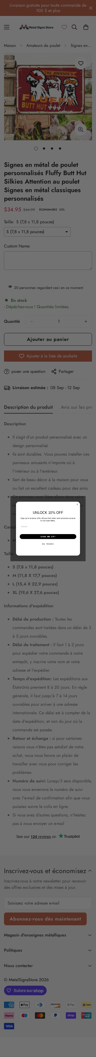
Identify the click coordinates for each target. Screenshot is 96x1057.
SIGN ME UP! (48, 536)
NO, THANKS (48, 543)
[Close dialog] (77, 504)
